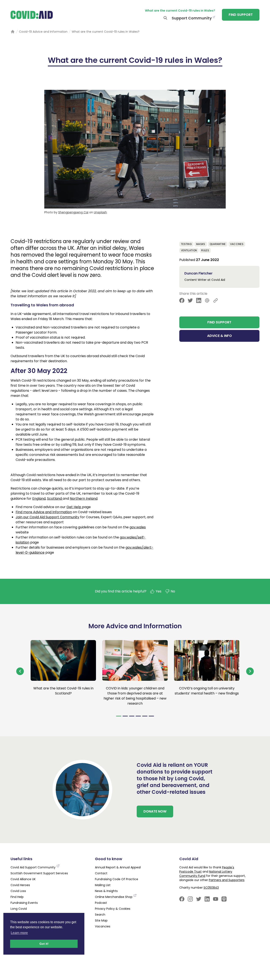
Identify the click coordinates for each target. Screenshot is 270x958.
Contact (101, 873)
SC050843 (211, 887)
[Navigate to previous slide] (20, 671)
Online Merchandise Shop (114, 897)
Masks (200, 244)
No (173, 591)
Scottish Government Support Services (39, 873)
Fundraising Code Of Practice (116, 879)
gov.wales (138, 527)
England (39, 498)
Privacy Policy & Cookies (112, 909)
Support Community (192, 18)
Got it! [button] (44, 943)
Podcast (101, 903)
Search (100, 914)
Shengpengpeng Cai (73, 212)
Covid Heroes (20, 885)
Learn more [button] (19, 933)
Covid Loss (18, 891)
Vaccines (236, 244)
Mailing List (103, 885)
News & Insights (106, 891)
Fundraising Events (24, 903)
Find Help (17, 897)
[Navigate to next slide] (250, 671)
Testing (186, 244)
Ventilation (189, 250)
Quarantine (218, 244)
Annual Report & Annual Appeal (118, 867)
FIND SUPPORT (241, 14)
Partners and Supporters (226, 880)
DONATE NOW (154, 811)
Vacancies (102, 926)
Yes (158, 591)
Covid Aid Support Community (33, 867)
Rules (205, 250)
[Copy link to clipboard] (215, 300)
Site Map (101, 920)
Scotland (55, 498)
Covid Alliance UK (23, 879)
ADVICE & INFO (219, 335)
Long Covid (19, 909)
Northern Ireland (83, 498)
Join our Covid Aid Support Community (47, 517)
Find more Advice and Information (44, 512)
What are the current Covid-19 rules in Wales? (180, 10)
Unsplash (100, 212)
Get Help (74, 507)
